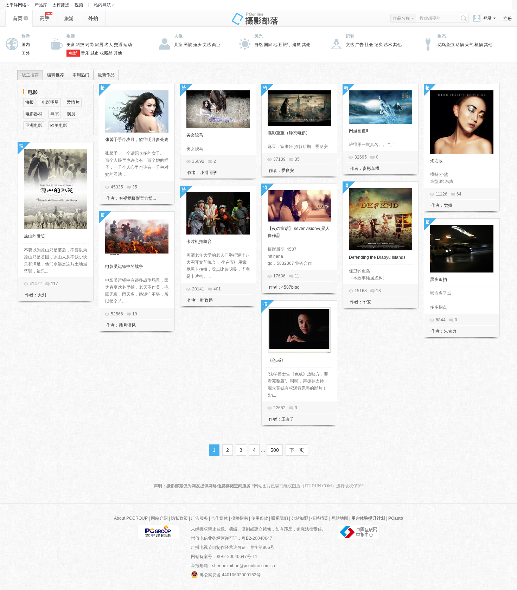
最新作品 (106, 74)
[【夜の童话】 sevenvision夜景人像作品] (299, 206)
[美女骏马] (218, 109)
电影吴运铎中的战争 (124, 266)
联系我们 (279, 518)
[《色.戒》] (299, 330)
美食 (70, 44)
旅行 (287, 44)
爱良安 (287, 170)
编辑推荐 (55, 74)
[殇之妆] (461, 122)
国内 (25, 44)
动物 (459, 44)
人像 (178, 36)
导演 (54, 113)
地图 (277, 44)
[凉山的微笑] (55, 189)
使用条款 (259, 518)
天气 (469, 44)
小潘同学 (208, 172)
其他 (118, 53)
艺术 (388, 44)
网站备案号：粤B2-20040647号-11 (224, 556)
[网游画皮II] (380, 107)
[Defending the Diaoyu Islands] (380, 219)
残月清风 (127, 325)
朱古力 (450, 331)
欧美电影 (58, 125)
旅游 (69, 18)
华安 (367, 302)
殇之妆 (436, 160)
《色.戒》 (277, 360)
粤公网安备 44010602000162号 (230, 574)
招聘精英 (319, 518)
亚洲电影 (33, 125)
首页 (18, 18)
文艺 (207, 44)
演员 (71, 113)
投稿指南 (239, 518)
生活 (70, 36)
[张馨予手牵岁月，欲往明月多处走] (136, 111)
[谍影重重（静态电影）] (299, 108)
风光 (258, 36)
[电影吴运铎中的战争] (136, 238)
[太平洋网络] (158, 531)
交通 (118, 44)
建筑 (296, 44)
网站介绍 (159, 518)
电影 (73, 53)
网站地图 (339, 518)
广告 (359, 44)
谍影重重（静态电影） (289, 132)
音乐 (85, 53)
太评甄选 (60, 4)
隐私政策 (179, 518)
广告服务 (199, 518)
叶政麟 (206, 300)
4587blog (290, 287)
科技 (80, 44)
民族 (188, 44)
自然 (258, 44)
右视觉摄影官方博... (137, 198)
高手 (45, 18)
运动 (127, 44)
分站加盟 (299, 518)
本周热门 (80, 74)
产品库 (40, 4)
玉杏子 (287, 419)
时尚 (89, 44)
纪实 (350, 36)
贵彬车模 (371, 168)
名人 (108, 44)
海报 (29, 102)
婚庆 (197, 44)
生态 (442, 36)
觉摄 (448, 205)
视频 (79, 4)
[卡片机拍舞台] (218, 213)
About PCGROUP (131, 518)
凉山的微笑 (34, 236)
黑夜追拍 (438, 279)
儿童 (178, 44)
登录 (487, 18)
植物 (478, 44)
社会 (369, 44)
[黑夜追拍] (461, 248)
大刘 (42, 295)
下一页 (296, 450)
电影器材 (33, 113)
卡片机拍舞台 (199, 241)
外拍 (93, 18)
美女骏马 (194, 135)
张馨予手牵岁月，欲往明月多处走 (136, 139)
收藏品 (106, 53)
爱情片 (73, 102)
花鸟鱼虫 (446, 44)
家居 (99, 44)
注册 (507, 18)
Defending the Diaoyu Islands (377, 257)
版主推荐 (30, 74)
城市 (94, 53)
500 (274, 450)
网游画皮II (358, 130)
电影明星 (50, 102)
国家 (268, 44)
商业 (216, 44)
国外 (25, 53)
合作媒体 (219, 518)
